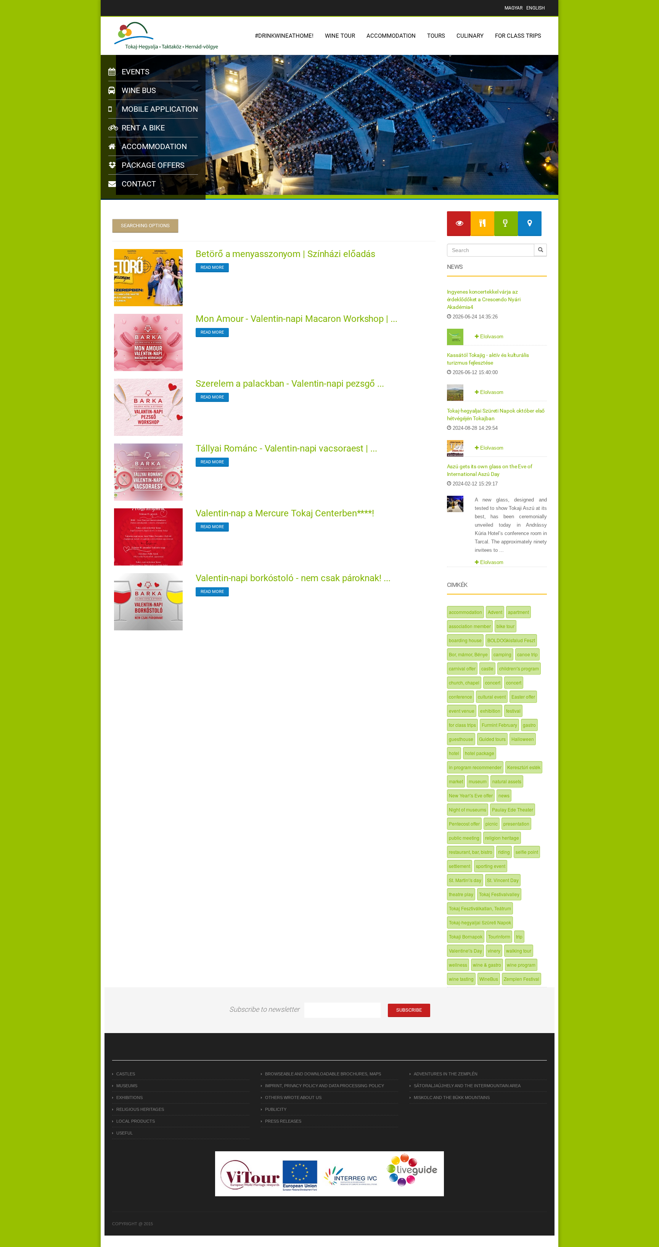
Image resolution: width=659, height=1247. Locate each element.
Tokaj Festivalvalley (499, 894)
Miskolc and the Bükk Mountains (452, 1097)
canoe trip (527, 654)
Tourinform (499, 936)
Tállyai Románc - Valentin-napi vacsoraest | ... (286, 448)
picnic (491, 823)
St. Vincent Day (503, 880)
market (456, 781)
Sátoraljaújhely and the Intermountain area (467, 1085)
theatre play (461, 894)
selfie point (527, 851)
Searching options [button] (145, 225)
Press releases (283, 1121)
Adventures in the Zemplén (445, 1074)
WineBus (488, 978)
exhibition (490, 710)
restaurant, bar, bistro (470, 851)
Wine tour (340, 35)
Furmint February (499, 725)
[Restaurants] (482, 223)
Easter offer (523, 696)
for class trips (462, 725)
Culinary (470, 35)
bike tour (505, 626)
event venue (461, 710)
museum (478, 781)
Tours (436, 35)
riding (504, 851)
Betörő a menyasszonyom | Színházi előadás (285, 254)
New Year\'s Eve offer (471, 795)
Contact (138, 183)
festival (513, 710)
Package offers (152, 165)
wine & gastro (487, 964)
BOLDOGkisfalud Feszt (511, 640)
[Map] (530, 223)
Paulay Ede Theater (512, 809)
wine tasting (461, 978)
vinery (494, 950)
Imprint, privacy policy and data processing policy (324, 1085)
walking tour (518, 950)
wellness (458, 964)
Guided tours (492, 739)
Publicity (275, 1109)
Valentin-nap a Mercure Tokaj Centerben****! (285, 513)
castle (487, 668)
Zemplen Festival (521, 978)
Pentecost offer (464, 823)
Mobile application (159, 109)
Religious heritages (140, 1109)
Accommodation (391, 35)
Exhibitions (129, 1097)
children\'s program (519, 668)
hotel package (479, 753)
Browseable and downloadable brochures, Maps (323, 1074)
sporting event (490, 866)
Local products (135, 1121)
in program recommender (475, 767)
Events (134, 71)
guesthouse (461, 739)
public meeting (464, 837)
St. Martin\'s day (465, 880)
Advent (495, 612)
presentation (516, 823)
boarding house (465, 640)
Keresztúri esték (523, 767)
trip (519, 936)
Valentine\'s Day (465, 950)
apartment (518, 612)
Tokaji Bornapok (465, 936)
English (535, 8)
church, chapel (464, 682)
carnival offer (462, 668)
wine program (521, 964)
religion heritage (502, 837)
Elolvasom (491, 336)
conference (460, 696)
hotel (454, 753)
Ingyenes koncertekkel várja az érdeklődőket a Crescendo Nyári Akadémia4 (484, 299)
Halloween (522, 739)
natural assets (506, 781)
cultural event (492, 696)
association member (470, 626)
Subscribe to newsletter (264, 1009)
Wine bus (138, 90)
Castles (125, 1074)
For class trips (518, 35)
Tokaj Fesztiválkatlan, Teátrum (480, 908)
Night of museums (467, 809)
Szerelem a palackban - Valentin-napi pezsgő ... (290, 383)
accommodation (465, 612)
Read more (212, 267)
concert (492, 682)
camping (502, 654)
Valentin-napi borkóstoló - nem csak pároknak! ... (293, 578)
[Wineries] (506, 223)
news (504, 795)
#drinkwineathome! (284, 35)
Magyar (513, 8)
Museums (126, 1085)
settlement (459, 866)
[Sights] (459, 223)
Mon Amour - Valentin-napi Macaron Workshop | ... (296, 318)
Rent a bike (142, 127)
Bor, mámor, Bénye (468, 654)
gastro (529, 725)
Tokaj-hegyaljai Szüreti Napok (480, 922)
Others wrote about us (293, 1097)
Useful (124, 1133)
